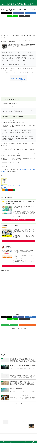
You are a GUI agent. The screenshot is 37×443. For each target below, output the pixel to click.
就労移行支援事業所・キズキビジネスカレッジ (18, 219)
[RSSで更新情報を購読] (27, 325)
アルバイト (6, 270)
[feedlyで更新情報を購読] (9, 325)
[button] (24, 16)
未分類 (3, 270)
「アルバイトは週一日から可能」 (16, 78)
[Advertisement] (18, 27)
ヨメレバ (5, 187)
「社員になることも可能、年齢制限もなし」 (18, 79)
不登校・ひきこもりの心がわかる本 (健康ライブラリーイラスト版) (10, 185)
